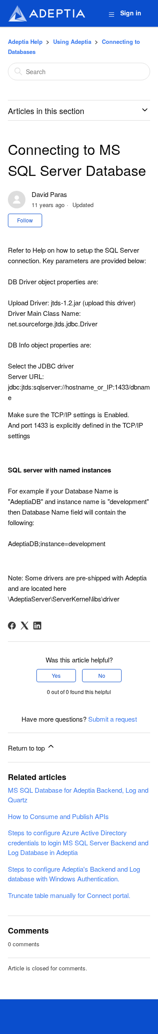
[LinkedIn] (37, 626)
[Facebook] (12, 626)
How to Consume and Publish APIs (58, 816)
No (101, 675)
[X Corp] (25, 626)
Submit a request (112, 718)
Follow (25, 220)
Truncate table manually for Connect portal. (69, 895)
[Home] (46, 13)
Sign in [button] (130, 12)
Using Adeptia (72, 41)
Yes (56, 675)
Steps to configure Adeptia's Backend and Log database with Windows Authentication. (74, 874)
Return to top (27, 747)
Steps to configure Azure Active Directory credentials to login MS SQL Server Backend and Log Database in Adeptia (78, 842)
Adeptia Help (25, 41)
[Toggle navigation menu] (111, 14)
